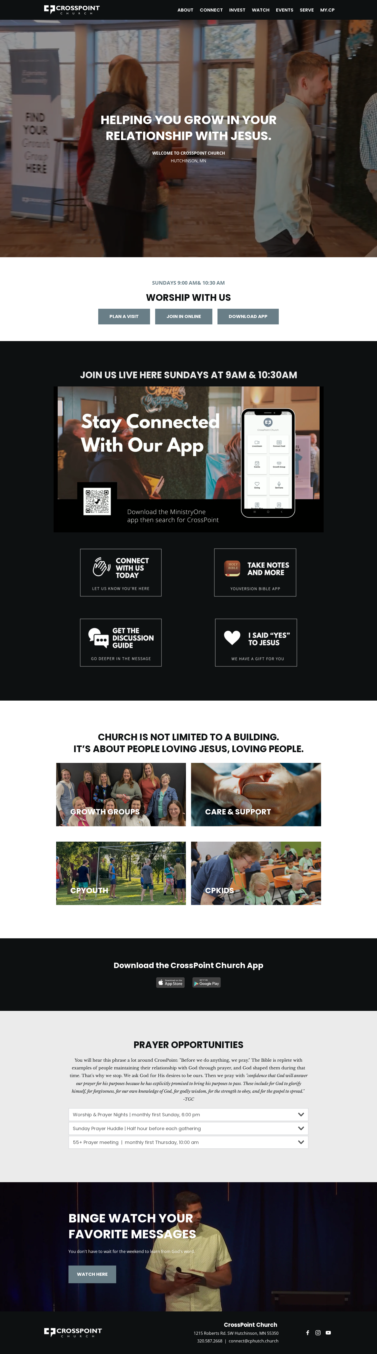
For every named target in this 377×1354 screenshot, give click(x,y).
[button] (188, 1115)
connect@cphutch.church (254, 1341)
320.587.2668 (209, 1341)
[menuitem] (185, 9)
